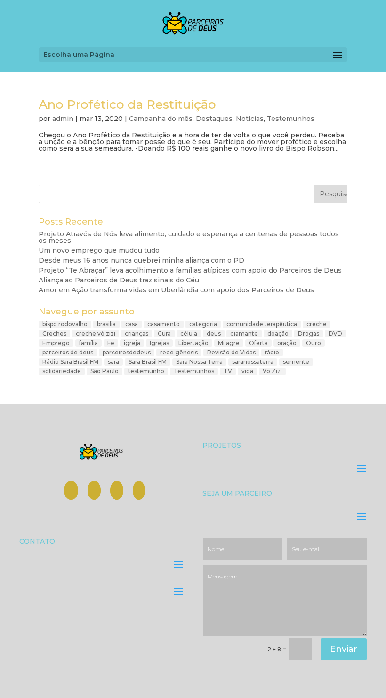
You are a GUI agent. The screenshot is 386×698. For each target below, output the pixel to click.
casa (131, 324)
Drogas (308, 333)
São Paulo (104, 371)
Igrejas (159, 342)
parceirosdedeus (127, 352)
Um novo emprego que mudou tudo (99, 250)
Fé (110, 342)
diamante (244, 333)
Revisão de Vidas (231, 352)
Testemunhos (290, 118)
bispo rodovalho (65, 324)
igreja (132, 342)
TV (228, 371)
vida (247, 371)
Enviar (343, 649)
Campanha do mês (161, 118)
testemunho (146, 371)
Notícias (250, 118)
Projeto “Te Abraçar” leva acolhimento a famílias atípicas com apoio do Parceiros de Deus (190, 270)
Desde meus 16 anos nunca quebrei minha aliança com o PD (141, 260)
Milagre (229, 342)
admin (62, 118)
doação (278, 333)
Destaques (214, 118)
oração (287, 342)
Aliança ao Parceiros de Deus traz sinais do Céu (119, 280)
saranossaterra (252, 361)
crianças (136, 333)
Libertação (193, 342)
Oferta (258, 342)
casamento (163, 324)
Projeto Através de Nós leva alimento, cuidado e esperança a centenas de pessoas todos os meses (189, 237)
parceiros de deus (67, 352)
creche (316, 324)
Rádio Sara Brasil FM (70, 361)
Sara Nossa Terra (199, 361)
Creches (54, 333)
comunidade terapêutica (261, 324)
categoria (203, 324)
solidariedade (61, 371)
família (88, 342)
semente (296, 361)
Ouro (313, 342)
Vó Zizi (272, 371)
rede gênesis (179, 352)
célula (188, 333)
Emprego (56, 342)
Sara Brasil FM (148, 361)
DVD (335, 333)
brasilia (106, 324)
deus (214, 333)
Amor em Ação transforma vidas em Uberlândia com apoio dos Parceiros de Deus (176, 290)
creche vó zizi (95, 333)
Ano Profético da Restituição (127, 104)
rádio (272, 352)
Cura (164, 333)
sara (113, 361)
